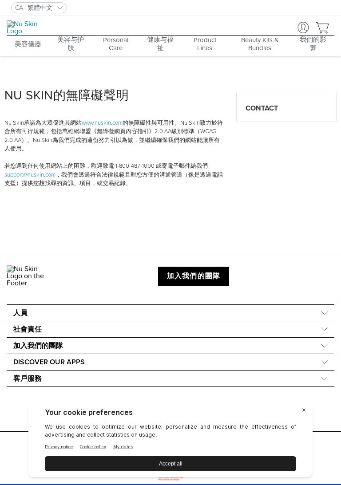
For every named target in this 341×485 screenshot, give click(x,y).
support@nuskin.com (30, 174)
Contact (262, 108)
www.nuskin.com (102, 122)
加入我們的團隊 (193, 276)
